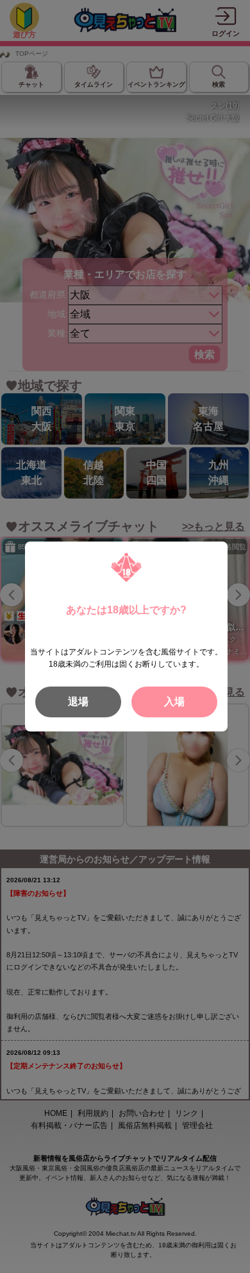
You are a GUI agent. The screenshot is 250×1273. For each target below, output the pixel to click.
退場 (78, 701)
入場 (174, 701)
